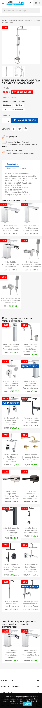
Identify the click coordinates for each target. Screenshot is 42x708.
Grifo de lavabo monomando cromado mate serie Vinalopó (10, 228)
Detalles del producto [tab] (16, 168)
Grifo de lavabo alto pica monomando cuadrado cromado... (11, 346)
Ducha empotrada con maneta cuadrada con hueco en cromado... (11, 458)
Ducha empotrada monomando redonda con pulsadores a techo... (11, 568)
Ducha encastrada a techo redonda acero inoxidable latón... (11, 384)
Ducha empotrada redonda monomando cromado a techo (30, 603)
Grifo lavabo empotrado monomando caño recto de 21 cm (11, 494)
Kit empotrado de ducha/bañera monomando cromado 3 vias (31, 568)
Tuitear (19, 128)
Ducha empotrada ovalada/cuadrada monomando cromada (11, 421)
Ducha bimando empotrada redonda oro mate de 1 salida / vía (30, 458)
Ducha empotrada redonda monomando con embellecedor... (30, 420)
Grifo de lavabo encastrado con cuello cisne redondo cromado (30, 347)
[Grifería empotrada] (15, 3)
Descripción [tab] (12, 164)
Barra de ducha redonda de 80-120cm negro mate (11, 603)
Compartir (13, 128)
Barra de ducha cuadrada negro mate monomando (30, 530)
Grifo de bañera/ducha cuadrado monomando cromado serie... (10, 300)
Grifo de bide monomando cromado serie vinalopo (10, 264)
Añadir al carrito (24, 120)
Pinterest (25, 128)
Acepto (28, 704)
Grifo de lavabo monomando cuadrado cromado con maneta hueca (31, 384)
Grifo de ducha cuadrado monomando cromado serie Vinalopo (31, 264)
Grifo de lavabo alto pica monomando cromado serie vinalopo (31, 228)
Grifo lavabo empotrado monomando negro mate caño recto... (30, 494)
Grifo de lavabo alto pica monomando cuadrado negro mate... (11, 531)
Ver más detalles (16, 704)
